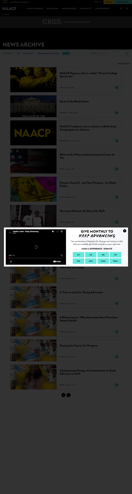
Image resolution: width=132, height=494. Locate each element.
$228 (91, 261)
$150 (78, 261)
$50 (103, 255)
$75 (115, 255)
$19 (78, 255)
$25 (91, 255)
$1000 (103, 261)
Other (115, 261)
